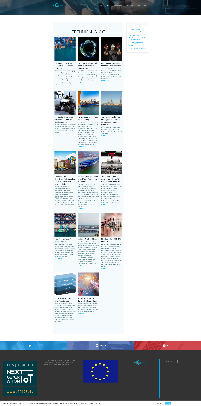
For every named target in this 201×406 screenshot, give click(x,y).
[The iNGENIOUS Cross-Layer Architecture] (65, 284)
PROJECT (107, 5)
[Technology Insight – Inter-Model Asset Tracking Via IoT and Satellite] (88, 162)
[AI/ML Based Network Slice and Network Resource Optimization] (88, 49)
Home (100, 5)
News (138, 5)
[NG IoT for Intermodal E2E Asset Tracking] (88, 103)
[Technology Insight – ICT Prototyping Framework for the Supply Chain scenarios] (111, 103)
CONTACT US (130, 5)
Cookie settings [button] (160, 403)
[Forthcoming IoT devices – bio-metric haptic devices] (111, 49)
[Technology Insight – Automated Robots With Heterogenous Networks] (111, 162)
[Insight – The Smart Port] (88, 225)
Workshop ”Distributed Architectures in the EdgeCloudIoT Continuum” (137, 31)
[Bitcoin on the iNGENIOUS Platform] (111, 225)
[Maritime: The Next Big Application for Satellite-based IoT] (65, 49)
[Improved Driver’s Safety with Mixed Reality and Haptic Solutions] (65, 103)
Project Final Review (134, 35)
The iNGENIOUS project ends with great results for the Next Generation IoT (137, 43)
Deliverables (118, 5)
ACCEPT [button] (168, 403)
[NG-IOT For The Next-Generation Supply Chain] (88, 284)
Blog (145, 5)
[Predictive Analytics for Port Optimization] (65, 225)
